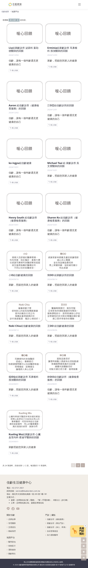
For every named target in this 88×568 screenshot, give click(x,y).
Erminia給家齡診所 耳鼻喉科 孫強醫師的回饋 (62, 49)
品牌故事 (12, 519)
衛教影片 (12, 546)
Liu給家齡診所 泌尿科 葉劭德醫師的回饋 (23, 49)
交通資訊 (12, 527)
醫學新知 (12, 542)
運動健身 (12, 550)
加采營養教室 (52, 531)
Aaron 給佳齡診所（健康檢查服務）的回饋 (24, 107)
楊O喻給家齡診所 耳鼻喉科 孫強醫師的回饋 (23, 378)
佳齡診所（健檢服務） (56, 519)
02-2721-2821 (18, 488)
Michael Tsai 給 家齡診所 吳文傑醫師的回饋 (63, 164)
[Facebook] (13, 508)
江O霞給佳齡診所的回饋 (60, 105)
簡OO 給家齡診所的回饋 (60, 275)
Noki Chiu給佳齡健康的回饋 (24, 326)
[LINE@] (8, 508)
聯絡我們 (12, 531)
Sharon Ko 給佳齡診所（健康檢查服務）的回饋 (62, 219)
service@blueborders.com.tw (28, 491)
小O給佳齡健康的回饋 (21, 275)
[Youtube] (17, 508)
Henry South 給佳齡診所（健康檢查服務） (23, 219)
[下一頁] (83, 465)
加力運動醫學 (52, 535)
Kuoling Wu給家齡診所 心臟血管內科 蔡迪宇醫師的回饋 (24, 436)
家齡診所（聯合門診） (56, 523)
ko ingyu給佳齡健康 (20, 163)
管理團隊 (12, 523)
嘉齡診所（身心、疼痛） (57, 527)
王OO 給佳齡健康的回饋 (60, 326)
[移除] (17, 20)
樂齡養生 (12, 554)
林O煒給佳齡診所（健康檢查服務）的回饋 (63, 378)
